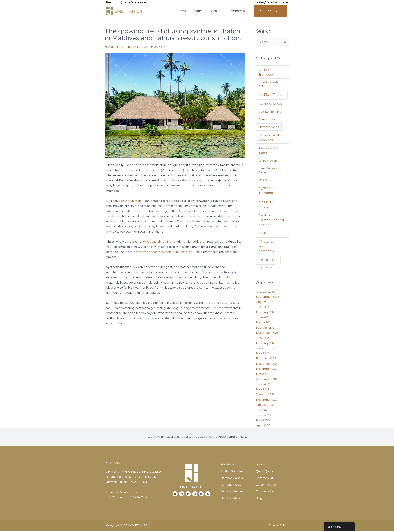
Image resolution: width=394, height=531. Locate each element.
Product (197, 11)
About (215, 11)
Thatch (264, 233)
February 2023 (266, 343)
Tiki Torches (265, 267)
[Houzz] (207, 493)
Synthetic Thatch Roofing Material (271, 220)
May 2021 (262, 389)
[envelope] (252, 3)
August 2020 (265, 405)
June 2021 (263, 384)
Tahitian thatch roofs (126, 201)
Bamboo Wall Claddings (269, 137)
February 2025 (266, 312)
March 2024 (264, 322)
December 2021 (267, 363)
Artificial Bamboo (266, 72)
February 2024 (266, 327)
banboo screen (267, 160)
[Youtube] (175, 493)
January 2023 (265, 348)
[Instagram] (181, 493)
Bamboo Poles (269, 127)
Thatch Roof (268, 260)
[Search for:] (272, 42)
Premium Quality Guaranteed (126, 2)
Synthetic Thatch (266, 204)
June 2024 (263, 317)
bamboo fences (270, 103)
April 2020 (263, 425)
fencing (263, 179)
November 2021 (267, 369)
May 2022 (263, 353)
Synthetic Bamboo (266, 190)
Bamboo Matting (270, 119)
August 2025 (265, 302)
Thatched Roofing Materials (266, 246)
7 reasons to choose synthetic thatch (158, 252)
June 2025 (263, 307)
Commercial (237, 11)
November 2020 (267, 399)
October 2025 (265, 291)
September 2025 (267, 296)
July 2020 (262, 410)
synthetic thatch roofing (155, 241)
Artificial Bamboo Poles (270, 84)
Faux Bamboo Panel (268, 170)
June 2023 (263, 338)
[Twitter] (188, 493)
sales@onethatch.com (272, 2)
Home (181, 11)
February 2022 (266, 358)
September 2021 (267, 379)
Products (228, 464)
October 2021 (265, 374)
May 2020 (263, 420)
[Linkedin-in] (194, 493)
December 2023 (267, 332)
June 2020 (263, 415)
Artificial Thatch (272, 95)
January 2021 (265, 394)
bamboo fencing (270, 111)
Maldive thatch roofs (184, 180)
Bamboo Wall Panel (269, 150)
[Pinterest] (201, 493)
